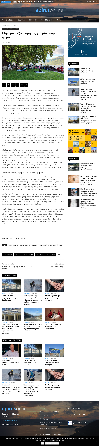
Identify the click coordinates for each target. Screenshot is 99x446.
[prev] (61, 1)
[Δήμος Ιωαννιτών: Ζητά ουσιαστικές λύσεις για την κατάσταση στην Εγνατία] (33, 314)
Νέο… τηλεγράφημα (57, 266)
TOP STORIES (27, 293)
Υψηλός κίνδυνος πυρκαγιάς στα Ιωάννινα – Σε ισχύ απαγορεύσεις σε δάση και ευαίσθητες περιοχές (33, 300)
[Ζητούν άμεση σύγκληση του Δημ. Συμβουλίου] (11, 285)
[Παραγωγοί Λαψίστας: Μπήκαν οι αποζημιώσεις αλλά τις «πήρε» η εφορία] (73, 119)
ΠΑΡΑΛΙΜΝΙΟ (42, 245)
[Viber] (26, 85)
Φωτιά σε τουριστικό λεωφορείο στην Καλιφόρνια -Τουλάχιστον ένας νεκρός (87, 168)
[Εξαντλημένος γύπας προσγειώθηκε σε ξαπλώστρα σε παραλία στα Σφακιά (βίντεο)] (73, 192)
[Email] (17, 85)
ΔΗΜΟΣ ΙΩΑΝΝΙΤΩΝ (13, 245)
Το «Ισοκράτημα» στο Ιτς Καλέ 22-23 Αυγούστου (53, 326)
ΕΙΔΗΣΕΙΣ (9, 25)
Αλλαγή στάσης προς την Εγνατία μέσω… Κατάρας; (53, 362)
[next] (64, 1)
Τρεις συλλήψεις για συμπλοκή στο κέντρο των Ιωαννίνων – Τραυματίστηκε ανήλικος (10, 328)
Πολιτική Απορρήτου (52, 443)
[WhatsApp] (13, 85)
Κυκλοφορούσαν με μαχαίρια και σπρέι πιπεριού (52, 298)
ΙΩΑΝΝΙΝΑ (34, 245)
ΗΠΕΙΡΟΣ (16, 25)
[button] (97, 20)
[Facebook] (77, 19)
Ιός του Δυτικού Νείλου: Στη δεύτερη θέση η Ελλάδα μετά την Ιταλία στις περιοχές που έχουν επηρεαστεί (88, 180)
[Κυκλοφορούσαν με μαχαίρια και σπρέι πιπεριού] (54, 285)
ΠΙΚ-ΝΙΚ (60, 245)
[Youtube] (89, 19)
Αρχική (4, 25)
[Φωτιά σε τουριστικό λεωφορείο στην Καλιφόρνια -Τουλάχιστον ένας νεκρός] (73, 166)
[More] (59, 254)
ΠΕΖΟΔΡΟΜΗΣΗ (52, 245)
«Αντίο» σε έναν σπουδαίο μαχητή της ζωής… (25, 1)
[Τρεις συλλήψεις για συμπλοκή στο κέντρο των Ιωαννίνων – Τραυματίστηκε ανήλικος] (11, 314)
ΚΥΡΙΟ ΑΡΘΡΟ (14, 29)
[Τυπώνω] (22, 85)
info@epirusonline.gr (11, 420)
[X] (85, 19)
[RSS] (81, 19)
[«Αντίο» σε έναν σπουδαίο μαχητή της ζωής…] (11, 350)
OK (43, 443)
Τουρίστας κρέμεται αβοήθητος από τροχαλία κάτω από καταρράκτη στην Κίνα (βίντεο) (30, 1)
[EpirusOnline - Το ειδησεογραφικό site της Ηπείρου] (49, 10)
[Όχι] (97, 441)
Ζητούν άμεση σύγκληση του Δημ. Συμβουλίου (9, 298)
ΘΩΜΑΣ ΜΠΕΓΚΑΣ (25, 245)
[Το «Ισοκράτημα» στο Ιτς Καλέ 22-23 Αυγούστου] (54, 314)
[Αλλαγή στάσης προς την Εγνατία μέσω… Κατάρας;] (54, 350)
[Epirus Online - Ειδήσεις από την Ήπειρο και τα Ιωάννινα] (16, 409)
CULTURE (47, 322)
